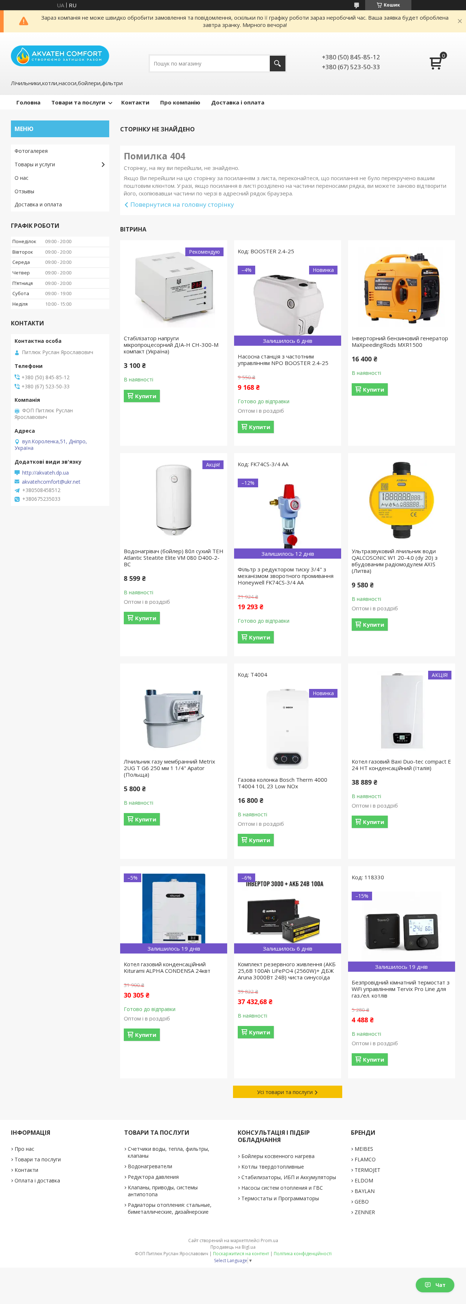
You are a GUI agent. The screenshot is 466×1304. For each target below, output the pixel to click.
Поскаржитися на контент (241, 1254)
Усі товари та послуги (285, 1091)
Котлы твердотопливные (272, 1166)
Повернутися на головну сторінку (182, 204)
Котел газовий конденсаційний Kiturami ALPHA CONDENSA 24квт (167, 967)
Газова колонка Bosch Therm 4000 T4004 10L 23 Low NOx (282, 782)
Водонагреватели (150, 1166)
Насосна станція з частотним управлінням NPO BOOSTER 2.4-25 (283, 359)
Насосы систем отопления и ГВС (282, 1187)
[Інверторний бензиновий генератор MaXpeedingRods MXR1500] (401, 287)
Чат (440, 1284)
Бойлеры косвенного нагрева (278, 1156)
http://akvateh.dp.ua (45, 472)
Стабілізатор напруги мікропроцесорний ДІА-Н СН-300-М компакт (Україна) (171, 344)
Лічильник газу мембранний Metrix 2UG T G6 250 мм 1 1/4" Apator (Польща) (169, 768)
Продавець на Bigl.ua (233, 1247)
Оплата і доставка (37, 1180)
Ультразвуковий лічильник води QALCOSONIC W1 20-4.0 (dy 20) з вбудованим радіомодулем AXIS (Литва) (395, 561)
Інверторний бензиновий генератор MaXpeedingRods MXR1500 (400, 341)
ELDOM (364, 1180)
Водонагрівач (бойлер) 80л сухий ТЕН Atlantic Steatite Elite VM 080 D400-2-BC (174, 557)
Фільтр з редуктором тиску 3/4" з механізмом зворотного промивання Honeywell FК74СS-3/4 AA (285, 576)
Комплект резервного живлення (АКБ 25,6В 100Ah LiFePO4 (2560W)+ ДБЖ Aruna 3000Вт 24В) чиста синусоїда (287, 970)
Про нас (24, 1148)
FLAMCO (365, 1159)
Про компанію (180, 102)
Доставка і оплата (237, 102)
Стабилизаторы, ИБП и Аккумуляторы (288, 1177)
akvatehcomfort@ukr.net (51, 482)
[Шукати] (277, 63)
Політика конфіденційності (303, 1254)
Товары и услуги (35, 164)
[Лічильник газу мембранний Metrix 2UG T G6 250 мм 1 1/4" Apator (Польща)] (174, 711)
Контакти (135, 102)
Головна (28, 102)
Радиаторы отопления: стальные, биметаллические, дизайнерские (170, 1208)
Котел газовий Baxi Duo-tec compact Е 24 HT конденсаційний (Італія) (401, 764)
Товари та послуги (78, 102)
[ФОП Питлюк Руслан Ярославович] (60, 55)
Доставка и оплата (38, 204)
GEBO (362, 1201)
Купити (145, 396)
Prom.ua (269, 1240)
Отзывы (24, 191)
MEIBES (364, 1148)
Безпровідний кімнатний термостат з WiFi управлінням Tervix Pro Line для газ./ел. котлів (401, 989)
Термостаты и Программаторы (280, 1198)
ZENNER (365, 1212)
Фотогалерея (31, 150)
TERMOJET (367, 1169)
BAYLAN (365, 1191)
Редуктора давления (153, 1176)
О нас (21, 177)
